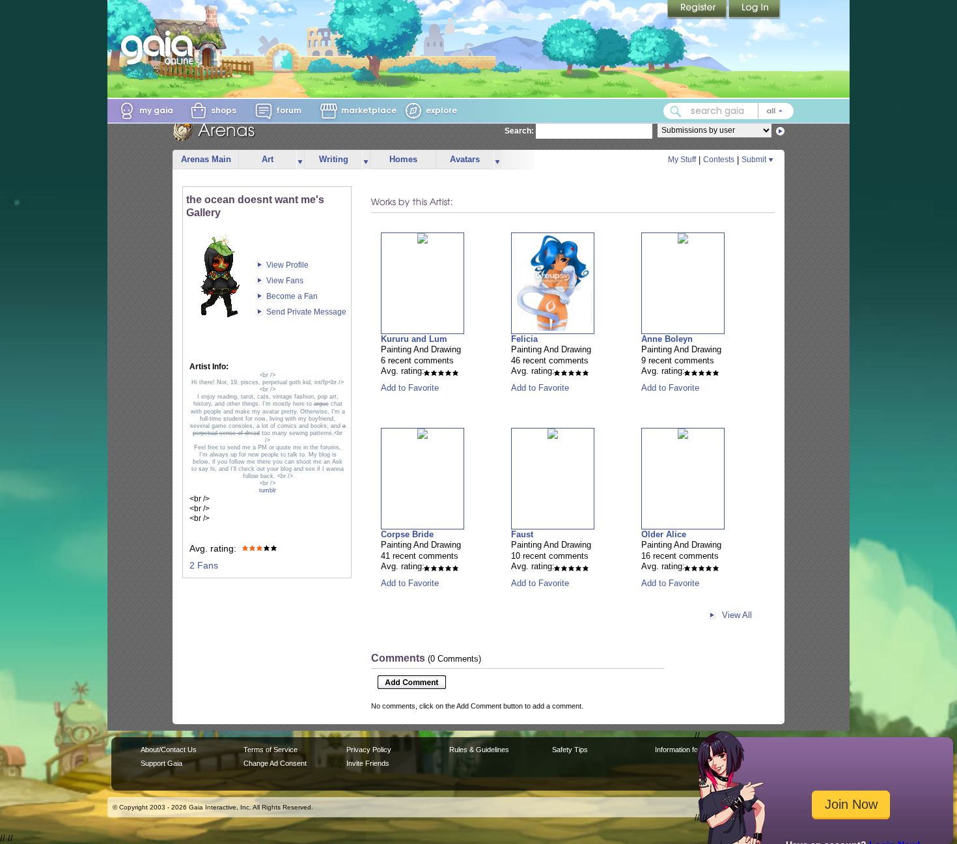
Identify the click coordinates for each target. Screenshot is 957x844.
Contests (718, 159)
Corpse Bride (407, 534)
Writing (333, 159)
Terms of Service (270, 749)
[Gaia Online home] (160, 47)
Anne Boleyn (667, 339)
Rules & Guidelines (479, 749)
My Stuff (682, 159)
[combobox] (728, 111)
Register (697, 10)
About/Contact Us (169, 749)
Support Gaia (161, 763)
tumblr (267, 490)
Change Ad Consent (275, 763)
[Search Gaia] (675, 111)
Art (267, 159)
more (300, 159)
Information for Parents (691, 749)
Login (754, 10)
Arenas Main (206, 159)
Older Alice (663, 534)
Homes (403, 159)
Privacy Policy (368, 749)
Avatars (465, 159)
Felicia (524, 339)
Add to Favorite (410, 388)
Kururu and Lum (414, 339)
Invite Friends (367, 763)
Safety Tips (570, 749)
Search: (519, 130)
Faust (522, 534)
